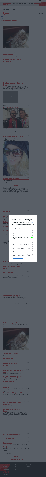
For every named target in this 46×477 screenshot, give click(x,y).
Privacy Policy (27, 260)
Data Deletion (18, 260)
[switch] (32, 230)
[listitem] (23, 228)
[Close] (35, 216)
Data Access (23, 260)
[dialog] (23, 238)
